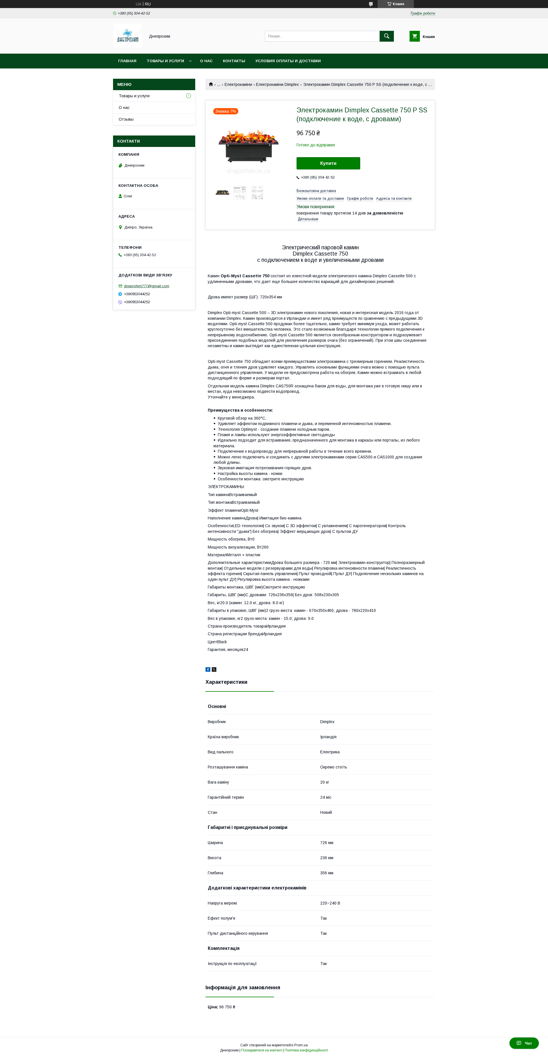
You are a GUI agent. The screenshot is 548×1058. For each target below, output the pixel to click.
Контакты (234, 61)
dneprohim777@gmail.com (146, 286)
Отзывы (126, 119)
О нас (206, 61)
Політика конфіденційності (306, 1050)
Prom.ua (301, 1045)
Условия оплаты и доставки (288, 61)
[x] (214, 670)
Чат (528, 1043)
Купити (328, 163)
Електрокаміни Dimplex (277, 84)
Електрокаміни (238, 84)
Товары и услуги (165, 61)
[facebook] (208, 670)
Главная (127, 61)
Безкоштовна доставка (316, 191)
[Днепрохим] (127, 46)
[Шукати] (387, 36)
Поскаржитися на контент (261, 1050)
